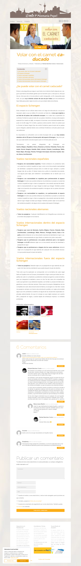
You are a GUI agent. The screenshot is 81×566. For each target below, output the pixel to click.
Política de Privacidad (44, 559)
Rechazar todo (10, 560)
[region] (16, 555)
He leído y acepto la (30, 501)
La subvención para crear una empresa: (34, 332)
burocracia (60, 63)
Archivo (12, 21)
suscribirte (19, 506)
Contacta (27, 21)
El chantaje (18, 316)
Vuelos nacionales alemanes (26, 77)
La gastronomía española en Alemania (22, 331)
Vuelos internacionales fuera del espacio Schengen (32, 81)
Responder (60, 366)
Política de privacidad (36, 501)
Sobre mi (19, 21)
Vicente (24, 430)
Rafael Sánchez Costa (49, 63)
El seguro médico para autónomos (33, 317)
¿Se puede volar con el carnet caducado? (29, 71)
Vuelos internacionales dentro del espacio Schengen (32, 79)
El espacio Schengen (24, 73)
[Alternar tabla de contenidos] (45, 69)
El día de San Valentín (45, 316)
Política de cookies (14, 557)
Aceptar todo (23, 560)
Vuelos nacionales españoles (26, 75)
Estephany (25, 441)
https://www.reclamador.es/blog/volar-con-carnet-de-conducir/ (39, 357)
